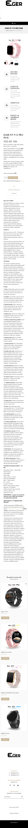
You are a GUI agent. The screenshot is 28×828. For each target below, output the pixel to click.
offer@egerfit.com (15, 775)
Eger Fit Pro (4, 611)
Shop (11, 30)
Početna (7, 30)
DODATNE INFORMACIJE (14, 189)
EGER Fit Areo (5, 733)
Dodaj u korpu (13, 177)
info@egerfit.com (15, 773)
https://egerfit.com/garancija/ (15, 508)
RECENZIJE (14, 193)
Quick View (5, 617)
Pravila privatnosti (14, 813)
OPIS (14, 186)
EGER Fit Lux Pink (6, 652)
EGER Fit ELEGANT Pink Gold (10, 693)
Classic (22, 181)
